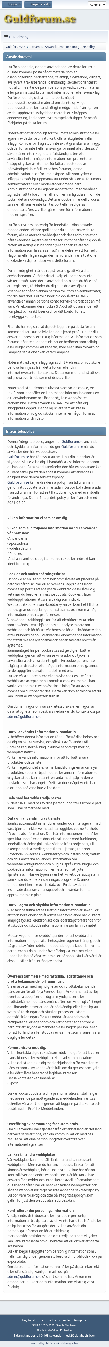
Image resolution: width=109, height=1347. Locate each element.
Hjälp (42, 1320)
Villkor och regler (60, 1320)
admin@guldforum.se (24, 716)
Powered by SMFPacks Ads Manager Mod (54, 1343)
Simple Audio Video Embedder (54, 1330)
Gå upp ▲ (80, 1320)
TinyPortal (28, 1320)
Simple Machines (66, 1325)
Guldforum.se (72, 441)
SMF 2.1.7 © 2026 (43, 1325)
